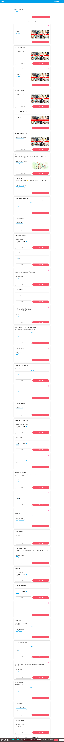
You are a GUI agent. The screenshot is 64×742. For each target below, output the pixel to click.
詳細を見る (23, 63)
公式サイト (23, 193)
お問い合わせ (41, 63)
